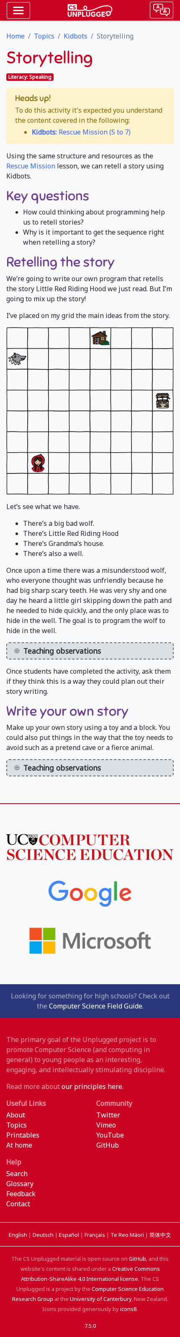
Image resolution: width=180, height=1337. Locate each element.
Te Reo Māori (128, 1235)
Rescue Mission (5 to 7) (81, 132)
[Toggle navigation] (18, 10)
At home (19, 1145)
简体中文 (160, 1235)
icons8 (128, 1309)
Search (17, 1173)
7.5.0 (90, 1325)
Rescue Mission (30, 166)
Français (95, 1235)
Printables (22, 1135)
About (15, 1115)
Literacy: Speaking (29, 76)
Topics (44, 36)
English (18, 1235)
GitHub (107, 1145)
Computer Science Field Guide (95, 1006)
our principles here (92, 1086)
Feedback (21, 1193)
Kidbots (75, 36)
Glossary (19, 1183)
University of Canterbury (100, 1299)
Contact (18, 1203)
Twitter (108, 1115)
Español (69, 1235)
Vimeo (106, 1125)
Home (15, 36)
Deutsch (44, 1235)
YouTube (110, 1135)
